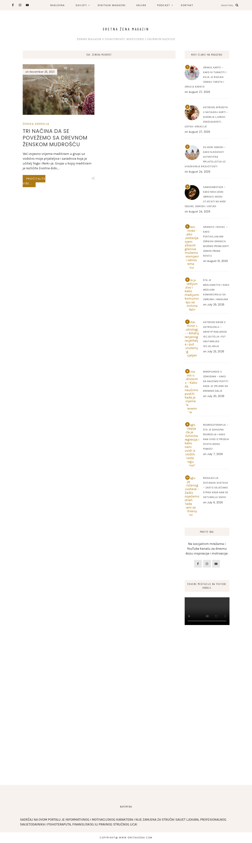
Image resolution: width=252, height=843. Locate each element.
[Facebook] (198, 564)
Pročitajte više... (34, 181)
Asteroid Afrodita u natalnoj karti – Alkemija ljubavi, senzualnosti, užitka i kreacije (206, 117)
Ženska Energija (36, 123)
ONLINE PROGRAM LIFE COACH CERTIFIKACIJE (106, 6)
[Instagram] (207, 564)
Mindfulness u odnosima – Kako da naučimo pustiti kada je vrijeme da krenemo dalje (215, 381)
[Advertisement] (207, 718)
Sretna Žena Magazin (126, 29)
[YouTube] (216, 564)
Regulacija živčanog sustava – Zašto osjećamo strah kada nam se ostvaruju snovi (215, 487)
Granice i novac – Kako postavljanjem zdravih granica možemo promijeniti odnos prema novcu (216, 241)
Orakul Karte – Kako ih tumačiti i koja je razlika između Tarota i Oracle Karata (206, 77)
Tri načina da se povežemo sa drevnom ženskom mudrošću (55, 138)
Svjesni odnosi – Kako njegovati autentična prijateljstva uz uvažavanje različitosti (205, 157)
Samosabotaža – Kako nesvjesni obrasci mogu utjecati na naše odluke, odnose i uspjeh (205, 197)
